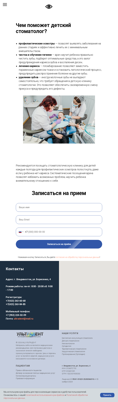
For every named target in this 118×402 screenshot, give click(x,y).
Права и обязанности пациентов (28, 370)
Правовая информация (25, 378)
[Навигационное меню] (5, 4)
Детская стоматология (70, 341)
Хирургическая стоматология (73, 352)
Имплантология (68, 344)
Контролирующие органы (26, 376)
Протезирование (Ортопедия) (73, 354)
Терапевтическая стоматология (74, 349)
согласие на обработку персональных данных (78, 257)
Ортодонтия (66, 346)
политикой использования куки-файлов (45, 395)
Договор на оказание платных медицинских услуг (35, 373)
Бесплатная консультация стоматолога (77, 338)
